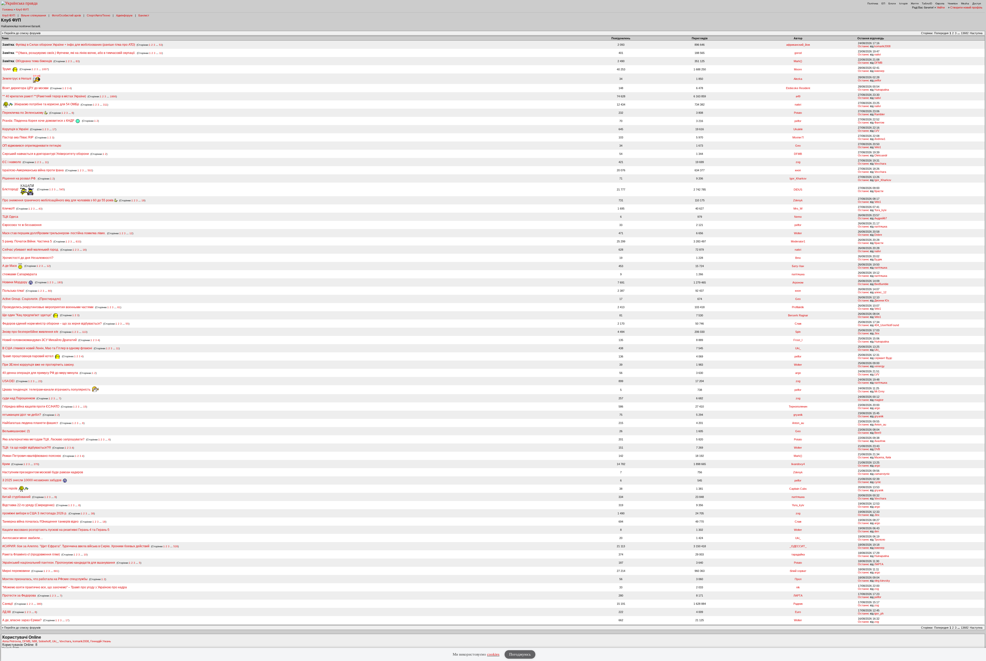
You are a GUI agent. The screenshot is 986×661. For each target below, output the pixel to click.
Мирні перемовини (16, 571)
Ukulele (798, 129)
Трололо (879, 539)
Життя (914, 3)
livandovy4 (798, 464)
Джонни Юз (881, 300)
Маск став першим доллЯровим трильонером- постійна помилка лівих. (54, 233)
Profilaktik (798, 307)
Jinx (876, 333)
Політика (872, 3)
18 (104, 521)
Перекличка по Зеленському (23, 113)
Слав (798, 323)
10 (85, 554)
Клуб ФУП (22, 9)
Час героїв (10, 488)
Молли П (798, 137)
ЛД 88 (6, 612)
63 (77, 61)
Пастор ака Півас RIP (17, 137)
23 (39, 381)
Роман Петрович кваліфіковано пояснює (31, 456)
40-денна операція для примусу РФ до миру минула (40, 373)
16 (84, 249)
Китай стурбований (16, 497)
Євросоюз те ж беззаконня (22, 225)
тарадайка (798, 554)
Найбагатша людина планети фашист (30, 423)
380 (39, 603)
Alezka (798, 78)
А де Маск (9, 266)
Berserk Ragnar (798, 315)
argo (798, 372)
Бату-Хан (798, 266)
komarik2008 (882, 46)
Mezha (965, 3)
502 (90, 170)
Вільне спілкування (33, 15)
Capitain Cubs (798, 488)
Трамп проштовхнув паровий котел (28, 356)
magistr (879, 399)
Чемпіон (953, 3)
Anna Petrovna (11, 641)
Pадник (798, 603)
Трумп (7, 69)
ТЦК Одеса (10, 217)
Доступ (976, 3)
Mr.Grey (879, 391)
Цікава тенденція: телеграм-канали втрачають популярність (46, 389)
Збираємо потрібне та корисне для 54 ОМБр (46, 104)
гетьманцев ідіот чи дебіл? (22, 415)
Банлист (143, 15)
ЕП (883, 3)
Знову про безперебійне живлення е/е (30, 332)
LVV (876, 130)
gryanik (798, 414)
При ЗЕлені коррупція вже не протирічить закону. (38, 364)
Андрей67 (880, 218)
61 (118, 307)
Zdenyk (798, 200)
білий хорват (798, 570)
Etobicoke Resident (798, 88)
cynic (877, 482)
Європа (939, 3)
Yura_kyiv (880, 210)
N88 (34, 641)
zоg (798, 162)
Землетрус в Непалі (17, 78)
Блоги (892, 3)
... (959, 33)
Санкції (7, 604)
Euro (798, 611)
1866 (113, 96)
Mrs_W (797, 208)
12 (130, 233)
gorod (798, 52)
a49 (798, 96)
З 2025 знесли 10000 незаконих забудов (32, 480)
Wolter (798, 233)
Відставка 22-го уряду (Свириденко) (28, 505)
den (876, 531)
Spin (798, 331)
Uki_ (798, 348)
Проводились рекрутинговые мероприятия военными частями (47, 307)
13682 (965, 33)
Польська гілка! (13, 290)
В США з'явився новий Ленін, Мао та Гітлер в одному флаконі (47, 348)
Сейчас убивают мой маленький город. (30, 249)
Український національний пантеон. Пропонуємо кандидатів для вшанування (59, 562)
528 (175, 546)
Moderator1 (798, 241)
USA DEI (8, 381)
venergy (879, 366)
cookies (493, 654)
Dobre (878, 234)
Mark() (798, 61)
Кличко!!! (8, 208)
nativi (877, 54)
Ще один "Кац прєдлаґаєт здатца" (27, 315)
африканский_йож (798, 44)
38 (92, 513)
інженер (879, 70)
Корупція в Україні (15, 129)
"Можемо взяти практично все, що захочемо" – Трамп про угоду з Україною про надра (64, 587)
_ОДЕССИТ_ (798, 546)
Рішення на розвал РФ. (19, 178)
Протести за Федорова (19, 595)
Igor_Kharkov (798, 178)
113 (84, 331)
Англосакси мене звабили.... (22, 538)
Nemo (798, 216)
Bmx (798, 257)
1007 (45, 69)
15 (84, 406)
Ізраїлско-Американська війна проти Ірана (33, 170)
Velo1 (877, 147)
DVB (877, 449)
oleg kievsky (882, 580)
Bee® (877, 432)
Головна (7, 9)
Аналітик (879, 440)
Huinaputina (881, 89)
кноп (798, 170)
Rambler (879, 114)
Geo (798, 145)
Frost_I (797, 340)
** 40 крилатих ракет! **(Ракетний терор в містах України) (44, 96)
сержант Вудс (883, 358)
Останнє (863, 46)
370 (36, 464)
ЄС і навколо (11, 162)
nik (798, 587)
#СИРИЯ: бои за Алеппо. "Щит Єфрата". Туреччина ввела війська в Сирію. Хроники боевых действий (75, 546)
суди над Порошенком (18, 398)
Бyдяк (878, 259)
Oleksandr (880, 155)
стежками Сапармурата (19, 274)
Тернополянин (798, 406)
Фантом (879, 122)
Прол (798, 579)
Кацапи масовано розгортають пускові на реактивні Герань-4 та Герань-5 (55, 530)
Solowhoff (45, 641)
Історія (903, 3)
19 (143, 200)
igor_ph (879, 613)
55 (127, 323)
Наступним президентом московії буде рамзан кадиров (42, 472)
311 (105, 104)
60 (49, 290)
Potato (798, 112)
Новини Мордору (15, 282)
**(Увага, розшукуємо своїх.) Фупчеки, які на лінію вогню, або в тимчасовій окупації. (75, 53)
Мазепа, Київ (882, 457)
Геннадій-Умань (100, 641)
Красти (878, 191)
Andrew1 (879, 138)
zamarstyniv (882, 473)
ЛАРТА (878, 564)
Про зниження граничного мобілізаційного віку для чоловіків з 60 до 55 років (58, 200)
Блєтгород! (10, 189)
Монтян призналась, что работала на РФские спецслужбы (45, 579)
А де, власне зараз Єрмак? (22, 620)
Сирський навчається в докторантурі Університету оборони (45, 154)
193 (59, 282)
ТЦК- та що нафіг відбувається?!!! (26, 447)
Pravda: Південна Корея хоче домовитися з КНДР (38, 120)
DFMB (878, 62)
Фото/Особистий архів (66, 15)
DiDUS (798, 189)
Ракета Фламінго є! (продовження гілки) (31, 554)
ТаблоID (927, 3)
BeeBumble (881, 284)
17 (53, 129)
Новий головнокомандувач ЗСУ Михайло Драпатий (39, 340)
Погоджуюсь (520, 654)
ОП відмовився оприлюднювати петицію (31, 145)
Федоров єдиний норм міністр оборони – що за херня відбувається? (52, 323)
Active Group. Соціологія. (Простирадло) (31, 299)
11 (160, 53)
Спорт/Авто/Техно (98, 15)
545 (61, 189)
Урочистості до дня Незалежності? (27, 258)
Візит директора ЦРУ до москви (25, 88)
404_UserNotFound (886, 325)
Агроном (797, 282)
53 (160, 44)
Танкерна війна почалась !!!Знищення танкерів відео (40, 521)
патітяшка (880, 226)
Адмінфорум (124, 15)
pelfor (877, 80)
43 (40, 208)
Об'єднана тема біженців (34, 61)
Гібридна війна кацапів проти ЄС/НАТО (31, 406)
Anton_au (798, 422)
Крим (6, 464)
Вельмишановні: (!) (16, 431)
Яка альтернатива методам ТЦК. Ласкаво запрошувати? (43, 439)
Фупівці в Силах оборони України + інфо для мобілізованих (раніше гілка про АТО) (75, 44)
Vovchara (880, 163)
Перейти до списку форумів (22, 33)
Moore (798, 69)
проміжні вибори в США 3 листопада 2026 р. (34, 513)
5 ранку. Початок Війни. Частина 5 (27, 241)
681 (56, 571)
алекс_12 (880, 292)
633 (78, 241)
